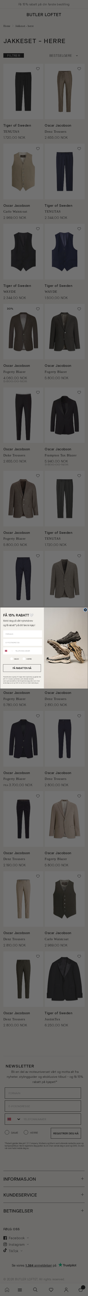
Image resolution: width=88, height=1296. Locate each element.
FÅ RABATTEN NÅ (22, 668)
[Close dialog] (85, 609)
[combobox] (8, 650)
